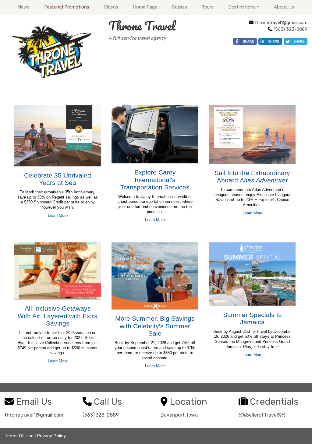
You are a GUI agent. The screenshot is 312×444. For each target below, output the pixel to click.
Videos (111, 7)
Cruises (179, 7)
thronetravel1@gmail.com (281, 22)
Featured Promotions (66, 7)
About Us (284, 7)
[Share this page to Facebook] (245, 41)
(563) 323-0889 (101, 415)
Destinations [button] (242, 7)
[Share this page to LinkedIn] (270, 41)
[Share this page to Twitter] (295, 41)
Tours (208, 7)
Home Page (145, 7)
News (24, 7)
